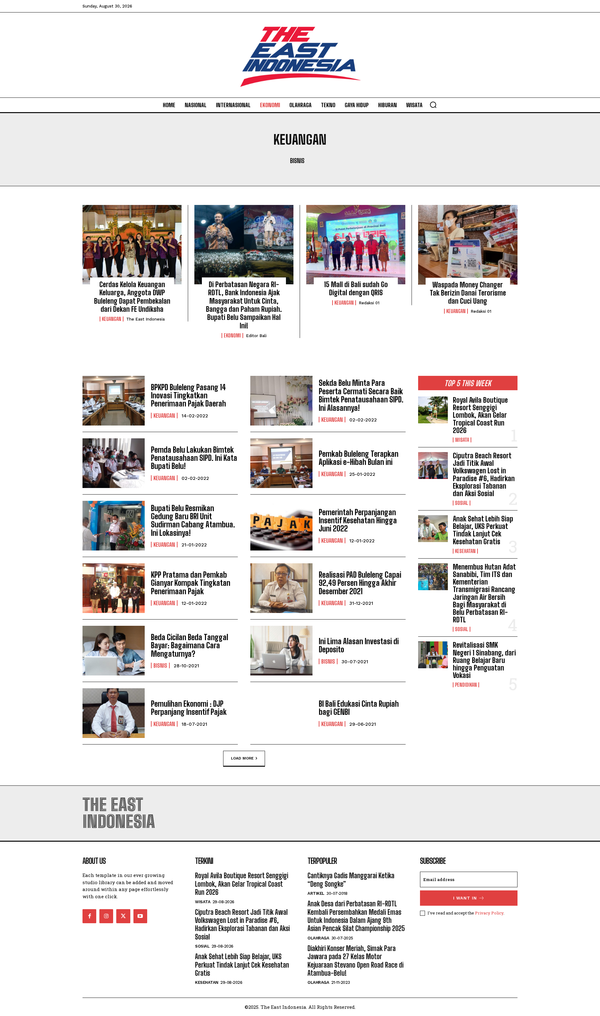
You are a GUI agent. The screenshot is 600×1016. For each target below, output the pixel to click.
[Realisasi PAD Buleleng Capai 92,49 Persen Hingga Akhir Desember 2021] (281, 588)
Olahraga (318, 938)
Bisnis (297, 160)
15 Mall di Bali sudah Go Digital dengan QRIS (356, 288)
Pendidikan (466, 684)
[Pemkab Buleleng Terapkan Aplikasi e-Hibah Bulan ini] (281, 463)
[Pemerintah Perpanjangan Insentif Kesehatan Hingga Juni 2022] (281, 525)
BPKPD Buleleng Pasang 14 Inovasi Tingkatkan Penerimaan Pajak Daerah (188, 395)
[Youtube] (140, 916)
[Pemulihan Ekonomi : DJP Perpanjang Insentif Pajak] (113, 713)
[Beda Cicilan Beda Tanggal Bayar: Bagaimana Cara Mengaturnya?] (113, 650)
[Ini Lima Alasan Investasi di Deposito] (281, 650)
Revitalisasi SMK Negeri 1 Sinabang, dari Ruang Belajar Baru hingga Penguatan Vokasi (484, 660)
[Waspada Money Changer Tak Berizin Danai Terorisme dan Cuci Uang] (468, 244)
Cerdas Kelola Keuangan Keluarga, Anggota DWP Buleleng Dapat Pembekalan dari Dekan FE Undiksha (132, 296)
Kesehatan (465, 551)
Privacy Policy (489, 913)
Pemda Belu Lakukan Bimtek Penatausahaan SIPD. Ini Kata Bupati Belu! (194, 458)
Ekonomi (232, 335)
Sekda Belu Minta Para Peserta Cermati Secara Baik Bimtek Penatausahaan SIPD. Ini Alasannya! (361, 395)
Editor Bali (256, 335)
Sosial (461, 503)
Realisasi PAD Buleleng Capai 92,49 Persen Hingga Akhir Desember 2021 (360, 583)
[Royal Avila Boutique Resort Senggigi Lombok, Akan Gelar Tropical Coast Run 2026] (433, 409)
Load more (242, 758)
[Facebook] (89, 916)
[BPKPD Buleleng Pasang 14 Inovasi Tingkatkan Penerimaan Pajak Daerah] (113, 401)
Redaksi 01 (369, 303)
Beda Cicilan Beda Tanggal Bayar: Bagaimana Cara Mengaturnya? (189, 645)
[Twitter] (123, 916)
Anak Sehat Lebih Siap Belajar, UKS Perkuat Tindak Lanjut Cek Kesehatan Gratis (483, 530)
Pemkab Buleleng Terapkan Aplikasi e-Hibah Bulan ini (358, 457)
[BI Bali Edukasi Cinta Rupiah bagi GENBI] (281, 713)
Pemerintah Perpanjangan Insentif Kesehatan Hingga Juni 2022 (358, 520)
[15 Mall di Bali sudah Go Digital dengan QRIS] (355, 244)
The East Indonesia (145, 319)
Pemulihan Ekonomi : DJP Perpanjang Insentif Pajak (189, 707)
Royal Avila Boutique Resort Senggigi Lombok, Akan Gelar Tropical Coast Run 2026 (480, 415)
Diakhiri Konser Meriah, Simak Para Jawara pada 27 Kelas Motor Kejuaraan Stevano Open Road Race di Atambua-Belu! (355, 960)
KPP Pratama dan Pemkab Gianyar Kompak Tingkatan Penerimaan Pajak (190, 583)
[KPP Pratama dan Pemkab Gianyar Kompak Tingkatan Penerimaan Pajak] (113, 588)
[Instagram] (106, 916)
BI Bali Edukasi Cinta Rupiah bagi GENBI (359, 707)
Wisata (462, 439)
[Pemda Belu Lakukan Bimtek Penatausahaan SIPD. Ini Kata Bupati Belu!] (113, 463)
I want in (465, 898)
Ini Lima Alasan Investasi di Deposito (359, 645)
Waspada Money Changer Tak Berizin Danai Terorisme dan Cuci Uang (468, 293)
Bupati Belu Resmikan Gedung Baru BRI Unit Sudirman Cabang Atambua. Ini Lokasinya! (193, 520)
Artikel (316, 893)
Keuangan (111, 318)
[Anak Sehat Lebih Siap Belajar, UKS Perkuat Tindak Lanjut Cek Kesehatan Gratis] (433, 528)
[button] (433, 104)
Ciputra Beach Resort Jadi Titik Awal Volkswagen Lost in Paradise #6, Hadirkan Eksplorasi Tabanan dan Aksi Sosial (484, 474)
